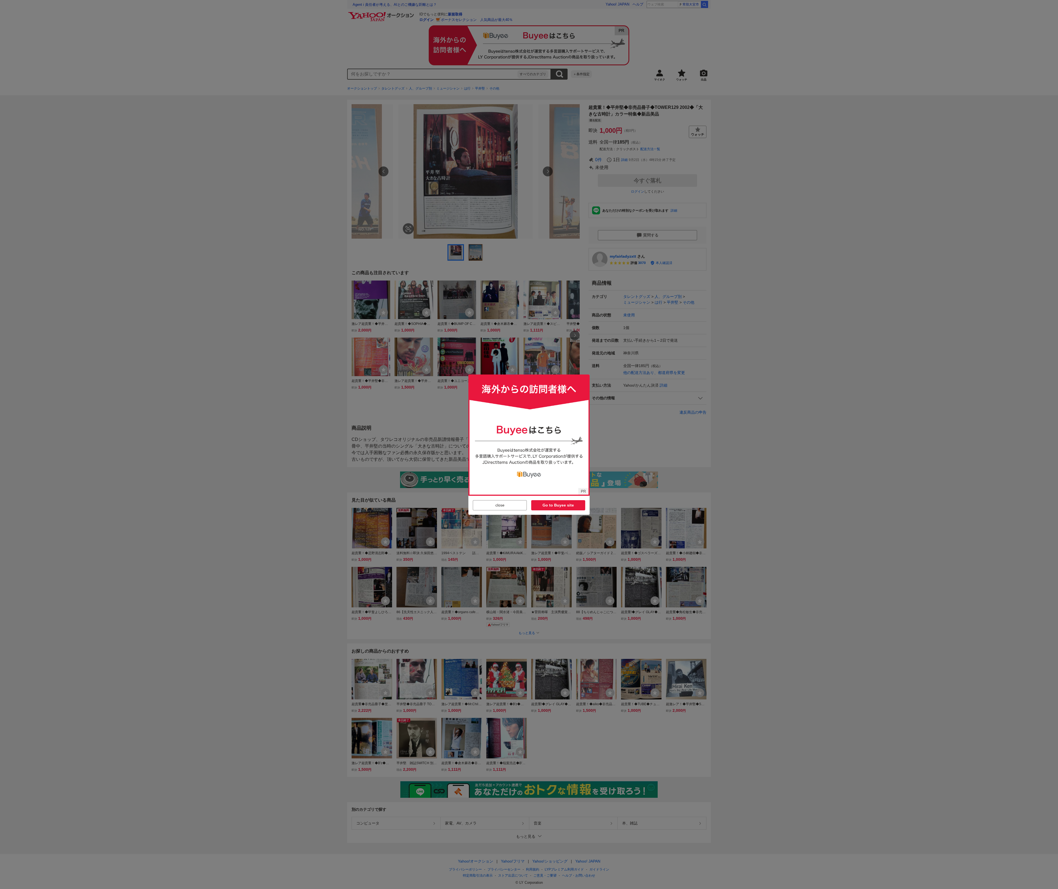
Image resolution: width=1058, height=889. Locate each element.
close (499, 505)
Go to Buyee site (558, 505)
